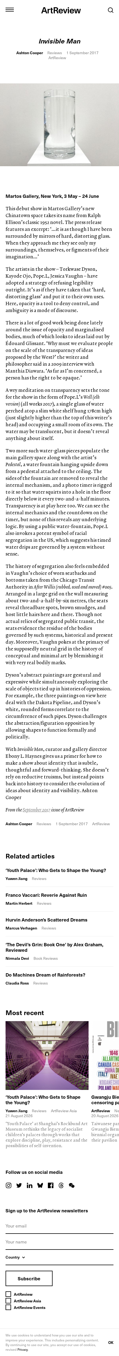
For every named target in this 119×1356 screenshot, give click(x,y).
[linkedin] (29, 1185)
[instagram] (8, 1185)
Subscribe (29, 1278)
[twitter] (19, 1185)
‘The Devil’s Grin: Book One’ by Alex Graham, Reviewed (54, 947)
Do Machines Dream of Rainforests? (45, 974)
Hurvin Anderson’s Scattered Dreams (46, 919)
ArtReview (100, 1110)
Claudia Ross (17, 983)
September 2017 (36, 809)
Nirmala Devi (17, 958)
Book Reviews (45, 958)
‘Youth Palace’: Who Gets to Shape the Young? (56, 870)
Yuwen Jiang (16, 878)
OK (110, 1342)
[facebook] (50, 1185)
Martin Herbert (19, 903)
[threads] (61, 1185)
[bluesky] (40, 1185)
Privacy (22, 1349)
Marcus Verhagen (21, 928)
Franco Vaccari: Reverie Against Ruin (46, 894)
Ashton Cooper (29, 53)
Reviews (54, 53)
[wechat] (71, 1185)
